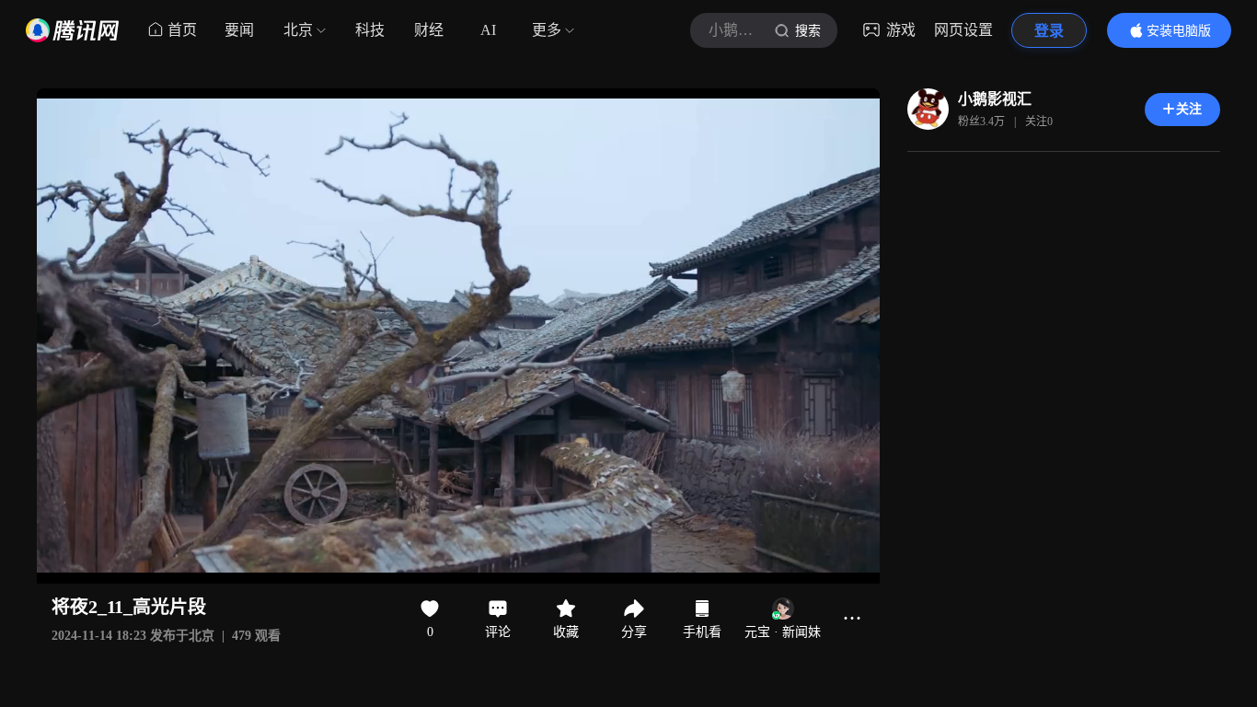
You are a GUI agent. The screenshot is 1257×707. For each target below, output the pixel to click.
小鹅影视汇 (995, 99)
